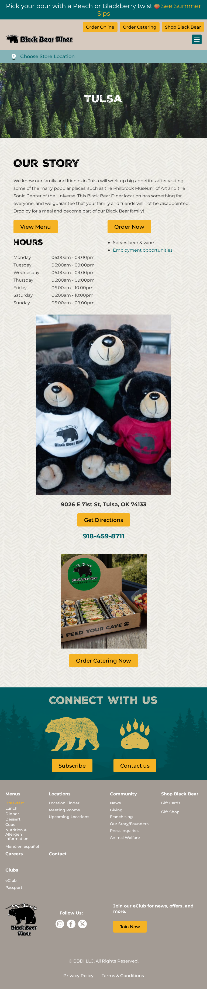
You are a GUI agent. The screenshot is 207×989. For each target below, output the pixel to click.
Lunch (11, 808)
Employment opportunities (142, 250)
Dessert (12, 819)
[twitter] (82, 924)
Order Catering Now (103, 660)
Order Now (129, 226)
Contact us (135, 765)
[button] (197, 39)
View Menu (35, 226)
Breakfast (14, 802)
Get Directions (103, 519)
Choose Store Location (47, 56)
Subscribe (72, 765)
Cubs (10, 824)
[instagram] (60, 924)
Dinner (12, 813)
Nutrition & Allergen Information (17, 834)
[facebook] (71, 924)
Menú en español (22, 846)
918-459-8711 (103, 535)
